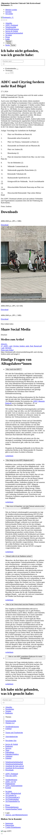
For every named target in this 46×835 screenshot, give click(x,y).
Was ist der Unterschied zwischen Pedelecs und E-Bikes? (25, 604)
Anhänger (8, 756)
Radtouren (9, 713)
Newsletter (9, 14)
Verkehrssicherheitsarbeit (14, 33)
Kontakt (8, 788)
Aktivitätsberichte (11, 737)
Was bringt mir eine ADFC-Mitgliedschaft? (19, 460)
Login (7, 39)
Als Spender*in (10, 795)
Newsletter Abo (10, 740)
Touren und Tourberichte (14, 733)
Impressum (9, 823)
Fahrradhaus (9, 752)
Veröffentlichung (11, 780)
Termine (8, 711)
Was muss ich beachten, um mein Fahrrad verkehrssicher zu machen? (25, 507)
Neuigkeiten (9, 709)
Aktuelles (8, 23)
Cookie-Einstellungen (13, 827)
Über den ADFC (11, 776)
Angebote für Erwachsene (14, 768)
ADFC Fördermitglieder (13, 786)
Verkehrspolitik (10, 27)
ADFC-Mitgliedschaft (13, 793)
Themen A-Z (10, 723)
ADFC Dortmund (11, 25)
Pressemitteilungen (12, 807)
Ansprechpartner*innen (13, 809)
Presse (7, 37)
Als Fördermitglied (12, 799)
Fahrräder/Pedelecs (12, 754)
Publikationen (10, 784)
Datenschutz (9, 825)
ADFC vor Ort (10, 782)
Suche (7, 45)
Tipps (7, 750)
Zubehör (8, 758)
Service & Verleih (11, 31)
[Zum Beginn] (2, 833)
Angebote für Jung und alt (14, 766)
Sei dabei (8, 35)
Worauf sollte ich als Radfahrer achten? (19, 556)
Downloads (9, 770)
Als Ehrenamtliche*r (12, 797)
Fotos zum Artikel (7, 350)
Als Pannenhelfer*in (12, 801)
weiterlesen (9, 456)
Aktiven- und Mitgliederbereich (16, 815)
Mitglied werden (11, 10)
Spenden (8, 12)
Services (8, 748)
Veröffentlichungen (12, 29)
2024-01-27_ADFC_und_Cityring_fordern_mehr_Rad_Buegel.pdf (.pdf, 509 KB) (21, 346)
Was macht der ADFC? (13, 369)
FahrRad (8, 729)
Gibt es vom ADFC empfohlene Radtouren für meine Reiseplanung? (25, 657)
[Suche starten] (3, 702)
